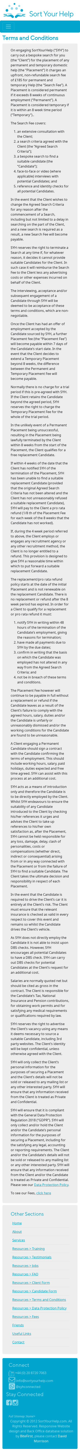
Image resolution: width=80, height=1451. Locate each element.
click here (43, 1193)
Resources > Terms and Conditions (39, 1299)
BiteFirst (26, 1436)
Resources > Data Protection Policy (39, 1308)
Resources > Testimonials (31, 1257)
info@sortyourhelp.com (34, 1380)
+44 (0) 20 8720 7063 (30, 1373)
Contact (18, 1342)
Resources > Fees (25, 1316)
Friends (18, 1325)
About (17, 1231)
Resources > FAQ (25, 1274)
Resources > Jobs (25, 1265)
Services (18, 1240)
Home (17, 1223)
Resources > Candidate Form (34, 1291)
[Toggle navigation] (8, 26)
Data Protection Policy (51, 1184)
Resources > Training (28, 1248)
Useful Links (21, 1333)
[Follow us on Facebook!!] (9, 1403)
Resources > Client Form (31, 1282)
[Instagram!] (15, 1403)
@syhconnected (28, 1386)
